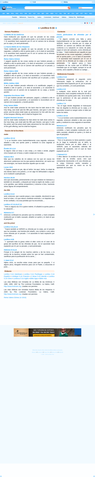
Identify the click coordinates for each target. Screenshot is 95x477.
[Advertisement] (47, 313)
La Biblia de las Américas (14, 35)
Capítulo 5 (14, 23)
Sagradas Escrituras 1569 (14, 95)
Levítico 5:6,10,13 (11, 227)
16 (64, 51)
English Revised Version (13, 118)
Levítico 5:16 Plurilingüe (33, 274)
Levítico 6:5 (61, 89)
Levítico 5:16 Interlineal (13, 274)
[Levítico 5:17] (92, 218)
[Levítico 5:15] (2, 218)
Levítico (9, 23)
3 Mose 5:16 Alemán (39, 276)
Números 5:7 (9, 213)
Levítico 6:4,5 (9, 194)
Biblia (4, 23)
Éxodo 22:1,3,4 (10, 148)
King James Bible (11, 105)
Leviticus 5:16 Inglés (21, 278)
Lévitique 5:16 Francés (20, 276)
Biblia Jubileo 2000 (11, 83)
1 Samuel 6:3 (62, 154)
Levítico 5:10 (62, 77)
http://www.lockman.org (12, 286)
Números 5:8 (62, 138)
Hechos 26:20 (9, 178)
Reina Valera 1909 (11, 71)
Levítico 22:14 (9, 138)
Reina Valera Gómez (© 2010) (15, 297)
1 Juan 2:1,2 (8, 260)
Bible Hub (43, 278)
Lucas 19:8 (8, 167)
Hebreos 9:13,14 (10, 250)
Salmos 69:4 (9, 157)
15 (59, 38)
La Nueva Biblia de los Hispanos (17, 47)
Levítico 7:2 (61, 103)
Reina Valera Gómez (12, 59)
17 (67, 62)
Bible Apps (34, 278)
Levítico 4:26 (9, 239)
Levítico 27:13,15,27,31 (13, 204)
